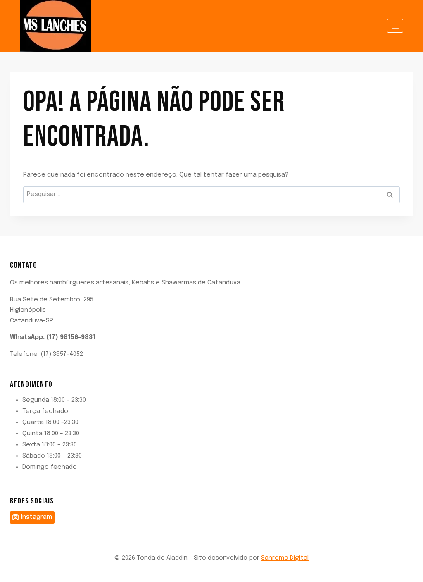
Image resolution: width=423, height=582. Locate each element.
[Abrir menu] (395, 26)
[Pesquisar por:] (211, 194)
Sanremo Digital (285, 558)
